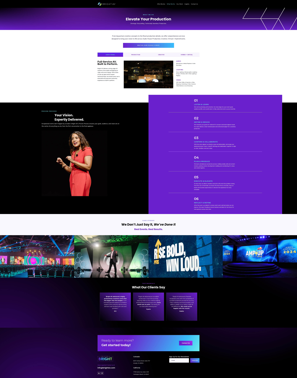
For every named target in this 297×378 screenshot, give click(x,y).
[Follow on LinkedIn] (99, 373)
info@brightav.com (106, 368)
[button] (197, 307)
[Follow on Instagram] (102, 373)
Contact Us (186, 343)
